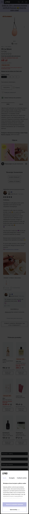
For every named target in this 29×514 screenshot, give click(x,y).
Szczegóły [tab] (12, 478)
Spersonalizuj (13, 509)
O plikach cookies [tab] (22, 478)
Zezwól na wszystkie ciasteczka (14, 504)
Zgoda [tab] (4, 478)
